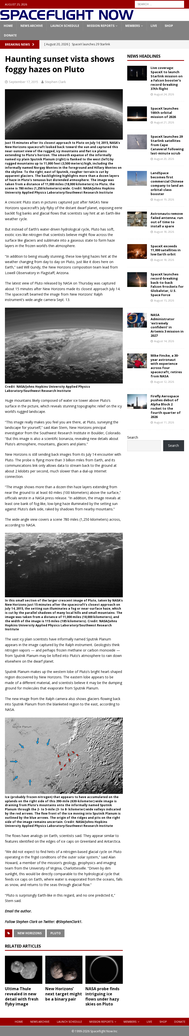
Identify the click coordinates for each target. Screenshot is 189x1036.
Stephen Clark (55, 82)
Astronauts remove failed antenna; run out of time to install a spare (167, 219)
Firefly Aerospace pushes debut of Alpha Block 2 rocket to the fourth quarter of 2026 (166, 406)
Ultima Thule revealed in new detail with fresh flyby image (21, 996)
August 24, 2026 (164, 94)
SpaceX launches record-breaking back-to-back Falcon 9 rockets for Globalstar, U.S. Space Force (167, 284)
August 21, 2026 (164, 122)
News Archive (31, 26)
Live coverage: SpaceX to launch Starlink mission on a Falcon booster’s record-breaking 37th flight (167, 78)
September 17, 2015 (23, 82)
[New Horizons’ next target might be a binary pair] (64, 970)
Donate (10, 35)
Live (154, 26)
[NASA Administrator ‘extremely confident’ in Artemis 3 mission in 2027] (137, 320)
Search (132, 437)
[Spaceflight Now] (67, 18)
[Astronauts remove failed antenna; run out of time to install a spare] (137, 219)
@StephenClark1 (68, 921)
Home (8, 26)
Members (132, 26)
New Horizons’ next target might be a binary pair (63, 994)
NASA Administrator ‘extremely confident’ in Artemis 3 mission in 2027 (167, 325)
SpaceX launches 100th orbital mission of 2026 (164, 112)
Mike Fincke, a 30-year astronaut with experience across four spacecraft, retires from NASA (166, 365)
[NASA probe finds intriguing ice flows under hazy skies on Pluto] (104, 970)
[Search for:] (159, 3)
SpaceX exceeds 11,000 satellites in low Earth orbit (166, 250)
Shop (169, 26)
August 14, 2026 (164, 341)
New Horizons (29, 933)
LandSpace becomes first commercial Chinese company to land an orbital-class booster (167, 183)
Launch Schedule (64, 26)
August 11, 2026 (164, 422)
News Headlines (143, 56)
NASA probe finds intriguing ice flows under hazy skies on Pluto (102, 996)
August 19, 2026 (164, 199)
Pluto (55, 933)
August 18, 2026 (164, 232)
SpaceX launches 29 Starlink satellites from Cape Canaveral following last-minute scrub (167, 144)
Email (9, 911)
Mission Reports (100, 26)
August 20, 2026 (164, 159)
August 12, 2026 (164, 382)
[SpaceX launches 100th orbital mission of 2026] (137, 113)
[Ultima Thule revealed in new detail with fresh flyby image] (23, 970)
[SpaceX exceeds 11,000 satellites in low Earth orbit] (137, 251)
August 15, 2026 (164, 300)
